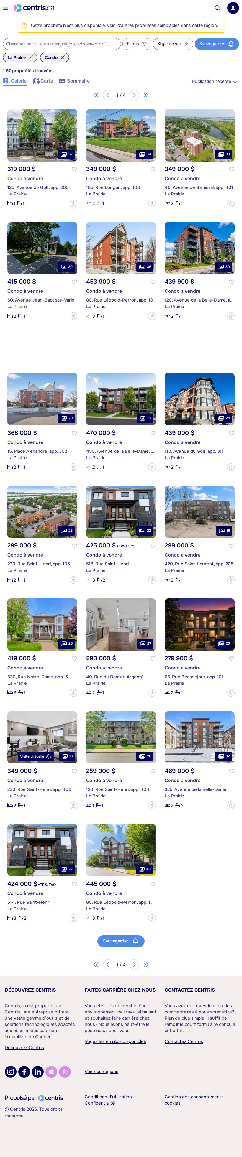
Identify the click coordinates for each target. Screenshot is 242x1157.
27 (149, 643)
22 (149, 530)
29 (70, 418)
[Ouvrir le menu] (5, 8)
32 (70, 154)
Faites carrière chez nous (120, 990)
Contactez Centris (190, 990)
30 (227, 266)
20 (70, 266)
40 (148, 869)
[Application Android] (65, 1072)
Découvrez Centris (30, 990)
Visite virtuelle (32, 756)
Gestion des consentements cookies (194, 1100)
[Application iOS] (51, 1072)
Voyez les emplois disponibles (115, 1041)
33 (228, 154)
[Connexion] (233, 8)
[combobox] (62, 44)
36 (149, 266)
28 (228, 418)
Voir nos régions (101, 1071)
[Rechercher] (217, 8)
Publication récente (211, 81)
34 (149, 154)
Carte (46, 81)
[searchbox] (58, 44)
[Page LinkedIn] (38, 1072)
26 (70, 643)
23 (228, 643)
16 (228, 530)
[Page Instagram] (11, 1072)
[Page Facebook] (24, 1072)
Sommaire (78, 81)
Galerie (19, 81)
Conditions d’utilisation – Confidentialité (110, 1100)
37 (149, 418)
